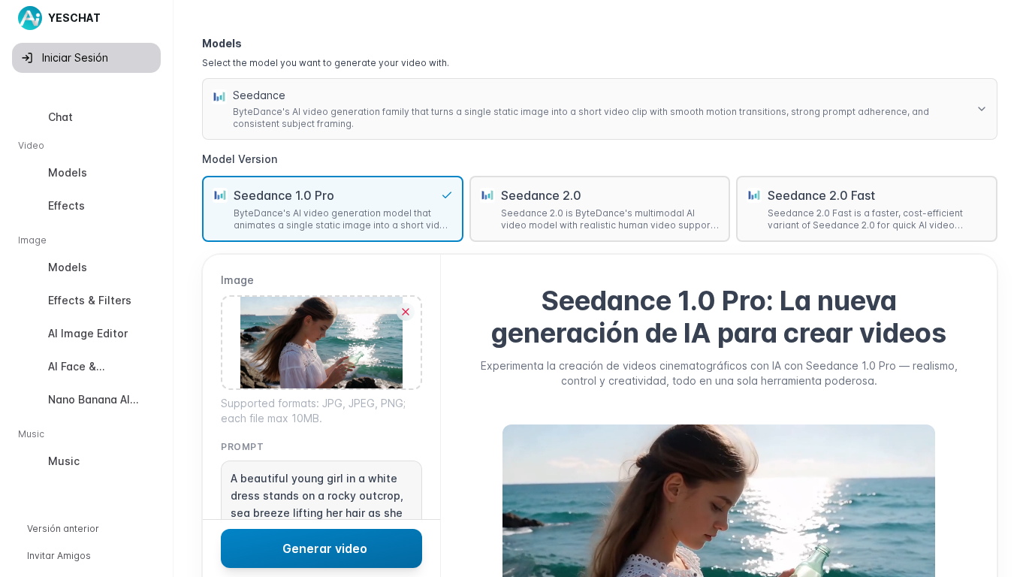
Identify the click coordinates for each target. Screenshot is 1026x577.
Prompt (242, 446)
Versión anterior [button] (63, 528)
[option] (86, 117)
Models (222, 43)
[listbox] (86, 292)
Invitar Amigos (59, 555)
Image (237, 279)
